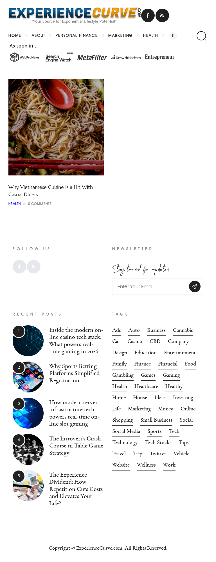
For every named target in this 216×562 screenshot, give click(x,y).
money (165, 409)
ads (116, 330)
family (119, 364)
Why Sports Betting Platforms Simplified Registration (74, 373)
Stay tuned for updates (141, 267)
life (116, 409)
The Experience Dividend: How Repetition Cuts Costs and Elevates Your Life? (76, 489)
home (119, 397)
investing (183, 397)
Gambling (123, 375)
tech (174, 431)
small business (156, 420)
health (119, 386)
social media (126, 431)
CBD (155, 341)
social (186, 420)
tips (184, 442)
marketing (139, 409)
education (145, 352)
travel (119, 453)
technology (125, 442)
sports (154, 431)
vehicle (181, 453)
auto (134, 330)
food (190, 364)
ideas (160, 397)
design (119, 352)
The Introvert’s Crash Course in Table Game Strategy (76, 446)
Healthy (174, 386)
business (156, 330)
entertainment (180, 352)
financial (167, 364)
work (169, 465)
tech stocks (158, 442)
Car (116, 341)
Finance (142, 364)
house (140, 397)
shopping (122, 420)
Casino (134, 341)
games (148, 375)
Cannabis (183, 330)
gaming (171, 375)
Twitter (158, 453)
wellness (146, 465)
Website (121, 465)
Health (14, 204)
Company (178, 341)
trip (137, 453)
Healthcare (146, 386)
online (188, 409)
